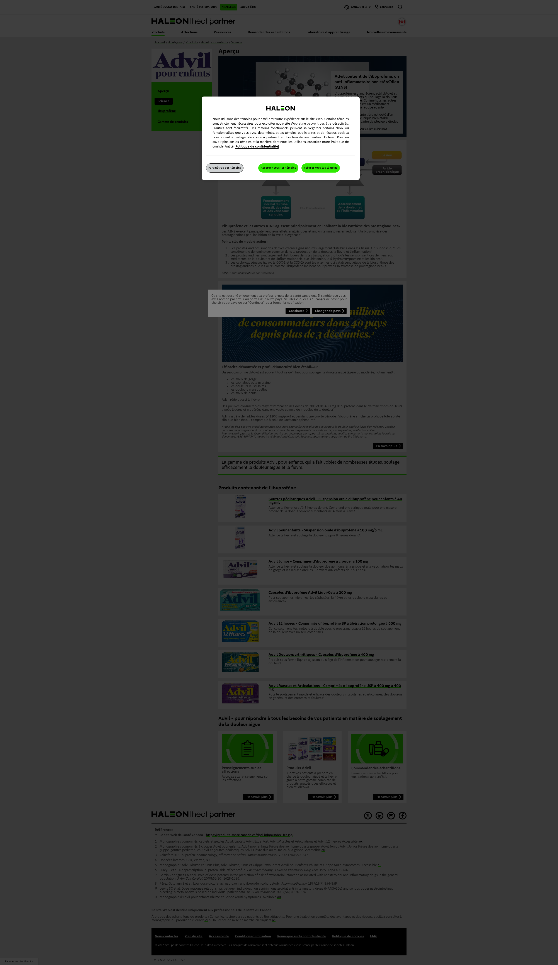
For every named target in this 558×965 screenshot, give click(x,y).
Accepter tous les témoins (278, 168)
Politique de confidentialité (256, 146)
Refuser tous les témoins (320, 168)
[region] (281, 138)
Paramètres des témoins (224, 168)
